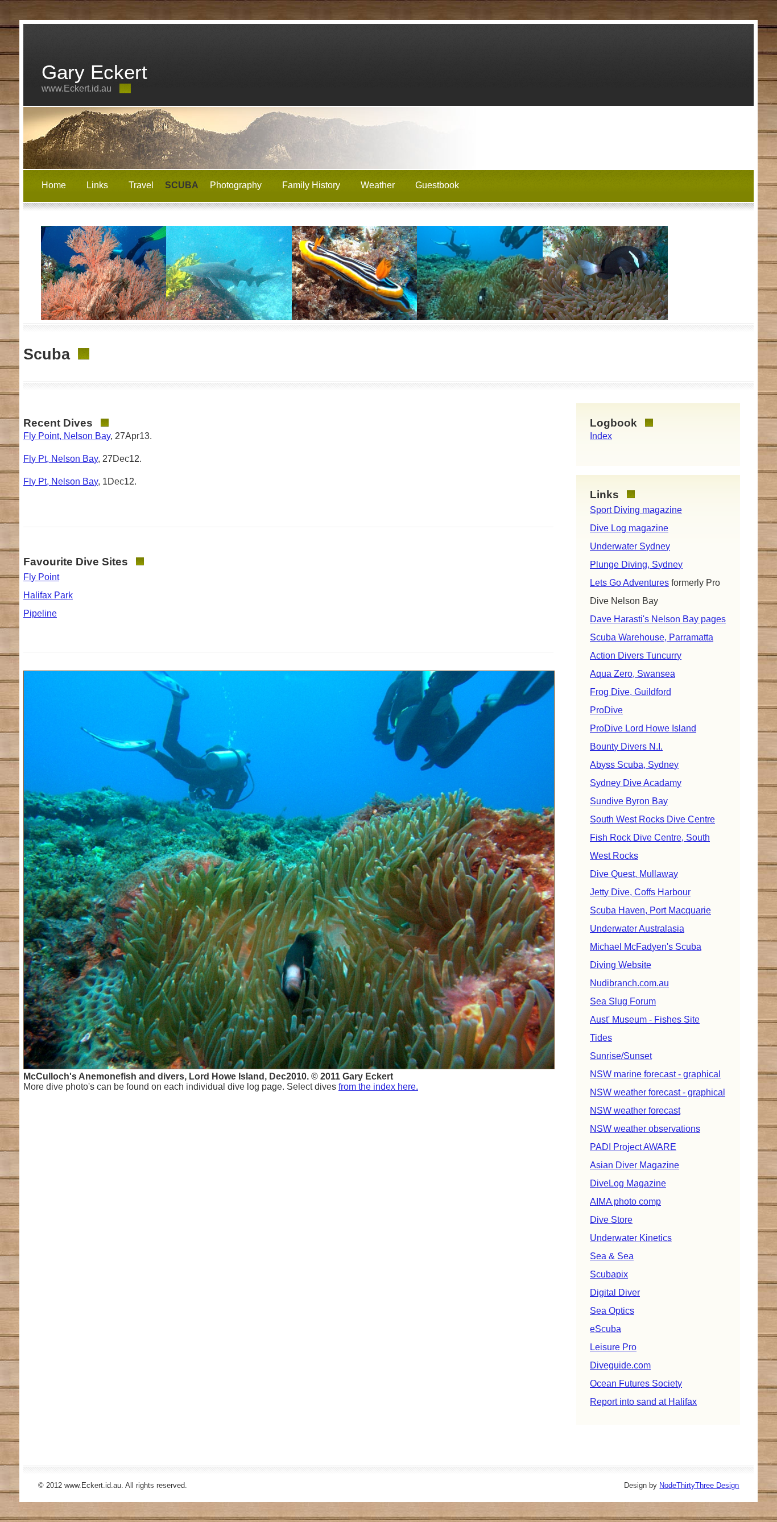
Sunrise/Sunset (621, 1056)
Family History (311, 185)
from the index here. (378, 1086)
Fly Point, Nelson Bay (66, 436)
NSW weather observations (645, 1129)
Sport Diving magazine (636, 510)
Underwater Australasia (637, 928)
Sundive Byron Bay (629, 801)
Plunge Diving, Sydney (636, 564)
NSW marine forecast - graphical (655, 1074)
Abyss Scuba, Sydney (634, 765)
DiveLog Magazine (628, 1183)
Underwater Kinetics (631, 1238)
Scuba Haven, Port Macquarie (650, 910)
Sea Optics (612, 1311)
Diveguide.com (620, 1365)
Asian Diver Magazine (634, 1165)
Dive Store (611, 1220)
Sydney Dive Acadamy (635, 783)
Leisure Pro (613, 1347)
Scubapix (609, 1274)
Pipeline (40, 613)
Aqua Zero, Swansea (632, 674)
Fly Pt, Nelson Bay (60, 459)
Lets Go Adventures (629, 583)
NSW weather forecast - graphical (657, 1092)
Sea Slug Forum (623, 1001)
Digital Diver (615, 1292)
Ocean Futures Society (636, 1383)
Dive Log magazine (629, 528)
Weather (378, 185)
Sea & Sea (612, 1256)
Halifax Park (48, 595)
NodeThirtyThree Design (699, 1485)
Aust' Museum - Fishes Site (645, 1019)
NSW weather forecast (635, 1110)
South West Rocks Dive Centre (652, 819)
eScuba (605, 1329)
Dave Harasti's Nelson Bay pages (658, 619)
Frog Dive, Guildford (630, 692)
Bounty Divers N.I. (626, 746)
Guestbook (437, 185)
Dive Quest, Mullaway (634, 874)
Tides (601, 1038)
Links (97, 185)
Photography (236, 185)
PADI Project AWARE (633, 1147)
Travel (141, 185)
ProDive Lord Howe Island (643, 728)
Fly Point (41, 577)
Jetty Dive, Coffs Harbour (640, 892)
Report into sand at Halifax (643, 1402)
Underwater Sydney (630, 546)
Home (54, 185)
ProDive (606, 710)
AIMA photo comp (625, 1201)
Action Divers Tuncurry (635, 655)
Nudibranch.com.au (629, 983)
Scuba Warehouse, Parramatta (651, 637)
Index (601, 436)
